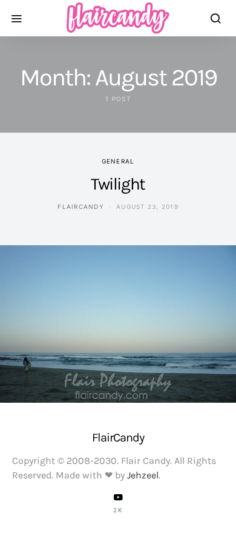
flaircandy (80, 206)
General (118, 161)
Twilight (118, 184)
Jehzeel (143, 475)
